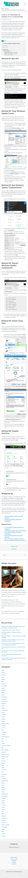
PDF (2, 772)
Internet (3, 734)
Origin (3, 767)
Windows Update (5, 824)
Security (3, 789)
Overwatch (4, 769)
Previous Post (14, 546)
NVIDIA (3, 763)
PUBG (3, 783)
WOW (3, 829)
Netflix (3, 758)
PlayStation (4, 774)
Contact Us (14, 863)
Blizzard (3, 679)
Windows (4, 816)
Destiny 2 (4, 690)
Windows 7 (4, 820)
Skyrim (3, 791)
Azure (3, 677)
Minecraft (4, 752)
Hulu (3, 730)
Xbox (3, 831)
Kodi (2, 741)
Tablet (3, 802)
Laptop (3, 743)
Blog (3, 681)
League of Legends (6, 745)
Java (3, 738)
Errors (9, 19)
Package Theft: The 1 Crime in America (11, 630)
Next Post (14, 549)
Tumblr (3, 807)
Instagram (4, 732)
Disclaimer (14, 860)
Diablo (3, 692)
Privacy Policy (14, 857)
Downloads (4, 697)
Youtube (3, 833)
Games (3, 716)
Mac (3, 747)
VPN (3, 813)
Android (3, 672)
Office (3, 765)
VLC (2, 811)
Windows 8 (4, 822)
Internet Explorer (5, 736)
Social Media (4, 796)
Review (3, 787)
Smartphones (5, 794)
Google (3, 721)
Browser (3, 683)
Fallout (3, 708)
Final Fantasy (5, 710)
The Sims (4, 805)
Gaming (3, 719)
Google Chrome (5, 723)
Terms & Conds (14, 859)
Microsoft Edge (5, 749)
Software (4, 798)
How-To (3, 727)
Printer (3, 776)
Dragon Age (4, 701)
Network (3, 761)
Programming (5, 780)
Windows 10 (4, 818)
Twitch (3, 809)
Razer (3, 785)
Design (3, 688)
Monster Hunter (5, 754)
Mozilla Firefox (5, 756)
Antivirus (4, 675)
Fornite (3, 712)
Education (4, 703)
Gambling (4, 714)
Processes (4, 778)
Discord (3, 694)
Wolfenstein (4, 827)
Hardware (4, 725)
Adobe (3, 670)
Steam (3, 800)
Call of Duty (4, 686)
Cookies (14, 862)
